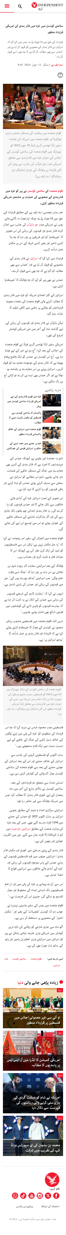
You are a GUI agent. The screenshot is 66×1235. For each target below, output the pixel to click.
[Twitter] (48, 1196)
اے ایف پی (56, 65)
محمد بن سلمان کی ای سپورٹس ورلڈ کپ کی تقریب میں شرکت (35, 1148)
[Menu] (7, 6)
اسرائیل (34, 258)
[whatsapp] (15, 1196)
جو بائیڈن (32, 224)
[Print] (60, 75)
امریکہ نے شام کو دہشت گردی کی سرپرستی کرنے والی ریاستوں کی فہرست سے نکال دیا (37, 1102)
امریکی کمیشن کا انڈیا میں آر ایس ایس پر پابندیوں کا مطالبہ (33, 1062)
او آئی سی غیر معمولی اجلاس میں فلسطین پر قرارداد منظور (37, 1020)
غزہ (6, 959)
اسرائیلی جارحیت (20, 828)
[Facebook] (56, 1196)
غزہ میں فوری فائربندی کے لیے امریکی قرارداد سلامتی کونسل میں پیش (24, 401)
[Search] (20, 6)
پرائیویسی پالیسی (24, 1206)
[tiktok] (23, 1196)
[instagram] (40, 1196)
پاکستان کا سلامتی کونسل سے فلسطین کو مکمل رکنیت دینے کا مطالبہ (25, 418)
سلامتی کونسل (35, 191)
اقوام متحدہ (56, 191)
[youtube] (31, 1196)
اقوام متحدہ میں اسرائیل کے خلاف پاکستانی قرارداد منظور (24, 431)
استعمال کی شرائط (50, 1206)
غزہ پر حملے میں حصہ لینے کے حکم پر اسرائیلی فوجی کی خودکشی (24, 445)
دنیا (20, 982)
